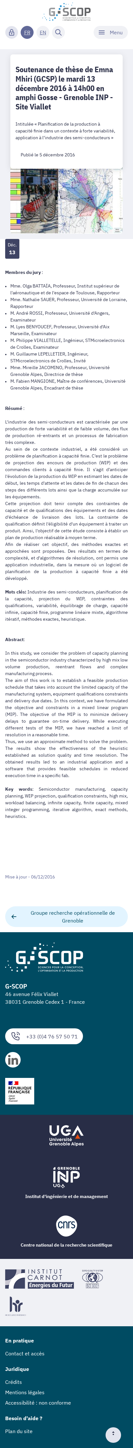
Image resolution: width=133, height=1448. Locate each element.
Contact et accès (25, 1353)
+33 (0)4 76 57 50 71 (52, 1036)
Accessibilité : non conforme (38, 1402)
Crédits (13, 1382)
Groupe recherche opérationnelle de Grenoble (73, 917)
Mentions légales (25, 1392)
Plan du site (19, 1431)
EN (43, 32)
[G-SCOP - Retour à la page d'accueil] (66, 12)
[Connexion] (11, 32)
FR (27, 32)
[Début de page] (116, 1435)
